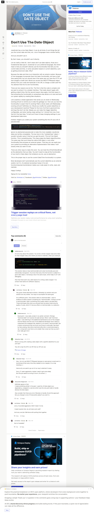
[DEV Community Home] (3, 2)
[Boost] (3, 53)
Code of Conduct (32, 430)
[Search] (7, 2)
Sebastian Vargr (19, 339)
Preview (24, 245)
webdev (20, 46)
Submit (17, 245)
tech (33, 46)
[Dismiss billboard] (91, 489)
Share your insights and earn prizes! (29, 467)
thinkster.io (20, 177)
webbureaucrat (19, 251)
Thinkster (25, 33)
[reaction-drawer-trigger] (3, 38)
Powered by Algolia (46, 2)
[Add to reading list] (3, 49)
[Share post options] (3, 58)
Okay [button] (7, 510)
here (29, 174)
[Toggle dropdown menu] (61, 182)
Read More (15, 227)
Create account (87, 2)
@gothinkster (37, 177)
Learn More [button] (72, 95)
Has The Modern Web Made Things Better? (79, 43)
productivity (27, 46)
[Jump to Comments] (3, 43)
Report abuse (41, 430)
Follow (80, 12)
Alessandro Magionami (21, 381)
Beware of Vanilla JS (78, 49)
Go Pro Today (80, 26)
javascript (14, 46)
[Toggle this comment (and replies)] (12, 254)
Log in (78, 2)
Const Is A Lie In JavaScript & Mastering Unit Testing (78, 37)
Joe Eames (18, 33)
